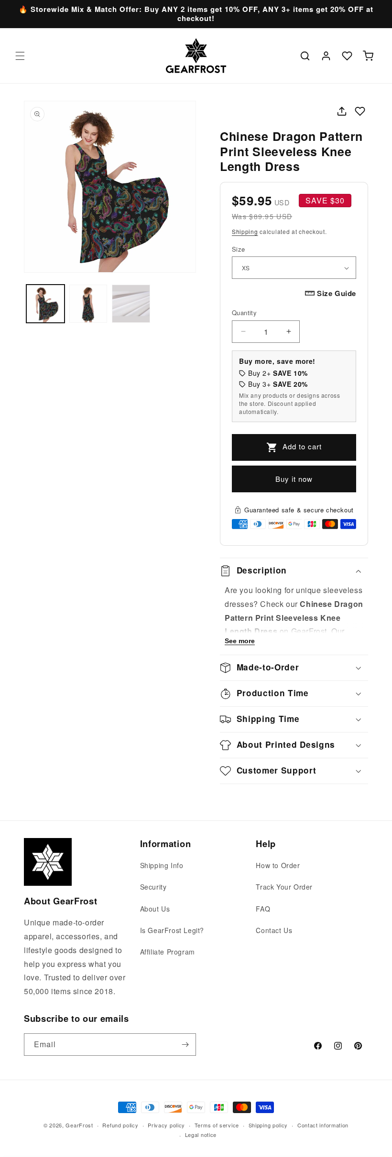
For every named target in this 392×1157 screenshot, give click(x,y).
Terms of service (217, 1125)
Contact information (322, 1125)
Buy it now (294, 479)
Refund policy (120, 1125)
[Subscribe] (185, 1044)
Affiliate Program (167, 951)
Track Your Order (284, 887)
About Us (155, 908)
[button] (20, 55)
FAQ (263, 908)
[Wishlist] (347, 55)
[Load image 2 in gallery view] (88, 304)
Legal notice (201, 1134)
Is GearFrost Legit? (172, 930)
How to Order (278, 865)
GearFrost (79, 1125)
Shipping (245, 231)
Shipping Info (162, 865)
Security (153, 887)
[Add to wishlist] (360, 111)
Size (238, 249)
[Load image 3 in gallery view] (131, 304)
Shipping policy (268, 1125)
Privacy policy (166, 1125)
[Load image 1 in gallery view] (45, 304)
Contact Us (274, 930)
